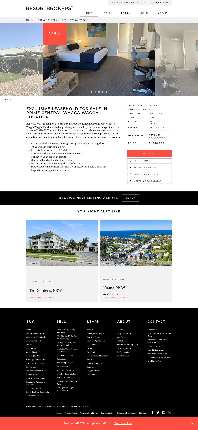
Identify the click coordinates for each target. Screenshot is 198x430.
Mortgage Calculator (147, 181)
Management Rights (35, 333)
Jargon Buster (93, 370)
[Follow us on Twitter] (158, 412)
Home (115, 3)
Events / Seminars (95, 363)
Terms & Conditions (89, 413)
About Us (121, 329)
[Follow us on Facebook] (153, 412)
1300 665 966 (162, 3)
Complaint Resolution (126, 413)
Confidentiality (107, 413)
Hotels (29, 344)
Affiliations (122, 341)
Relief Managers (33, 388)
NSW (63, 20)
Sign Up (130, 198)
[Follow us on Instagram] (163, 412)
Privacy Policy (71, 413)
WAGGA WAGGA (78, 20)
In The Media (93, 374)
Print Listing (141, 161)
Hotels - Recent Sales (66, 377)
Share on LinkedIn (145, 167)
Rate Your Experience (35, 378)
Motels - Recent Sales (66, 374)
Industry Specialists (34, 370)
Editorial (91, 359)
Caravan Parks (93, 337)
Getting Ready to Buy (35, 359)
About (163, 13)
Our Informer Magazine (97, 356)
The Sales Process (65, 355)
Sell (107, 13)
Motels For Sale (47, 20)
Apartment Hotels (34, 341)
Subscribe (127, 3)
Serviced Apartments (96, 341)
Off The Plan (92, 344)
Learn (126, 13)
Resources (31, 367)
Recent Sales (32, 374)
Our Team (121, 337)
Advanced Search (34, 395)
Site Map (143, 413)
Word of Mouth (124, 348)
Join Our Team (123, 356)
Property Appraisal (156, 346)
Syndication (92, 352)
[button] (91, 91)
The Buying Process (35, 363)
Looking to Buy (33, 356)
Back (8, 99)
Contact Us (145, 3)
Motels (90, 329)
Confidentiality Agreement (159, 357)
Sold (144, 13)
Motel (28, 329)
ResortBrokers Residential (37, 392)
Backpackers (32, 348)
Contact (157, 321)
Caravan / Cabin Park (35, 337)
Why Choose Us (124, 333)
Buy (89, 13)
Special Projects (33, 352)
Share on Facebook (145, 174)
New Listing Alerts (156, 350)
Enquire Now (149, 153)
